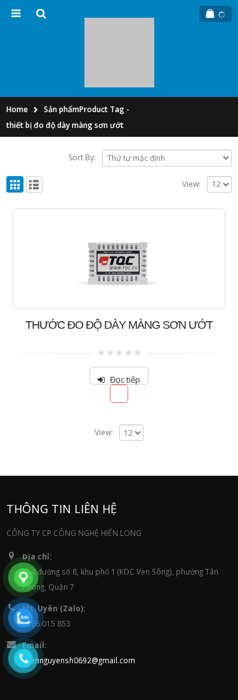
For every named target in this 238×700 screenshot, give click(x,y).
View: (191, 127)
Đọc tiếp (125, 322)
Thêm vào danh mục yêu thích (119, 337)
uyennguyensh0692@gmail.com (78, 603)
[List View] (34, 127)
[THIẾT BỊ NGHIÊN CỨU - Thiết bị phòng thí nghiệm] (119, 24)
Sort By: (82, 101)
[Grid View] (14, 127)
